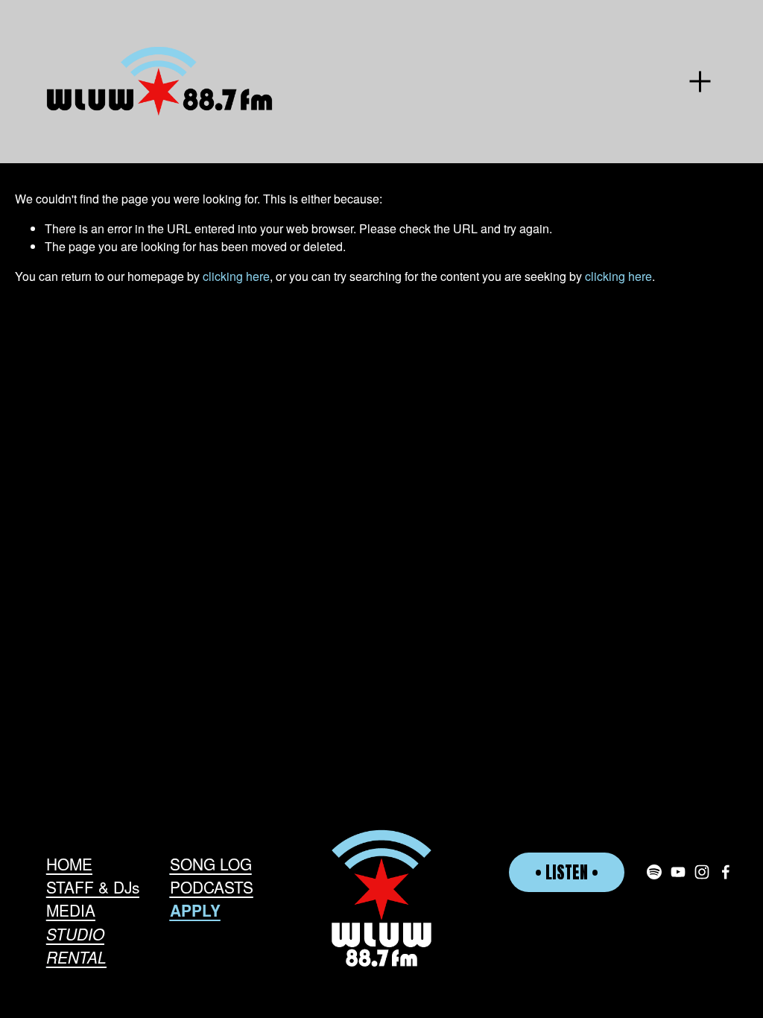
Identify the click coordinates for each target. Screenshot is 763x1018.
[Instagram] (701, 871)
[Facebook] (725, 871)
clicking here (236, 276)
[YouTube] (678, 871)
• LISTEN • (566, 872)
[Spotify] (654, 871)
